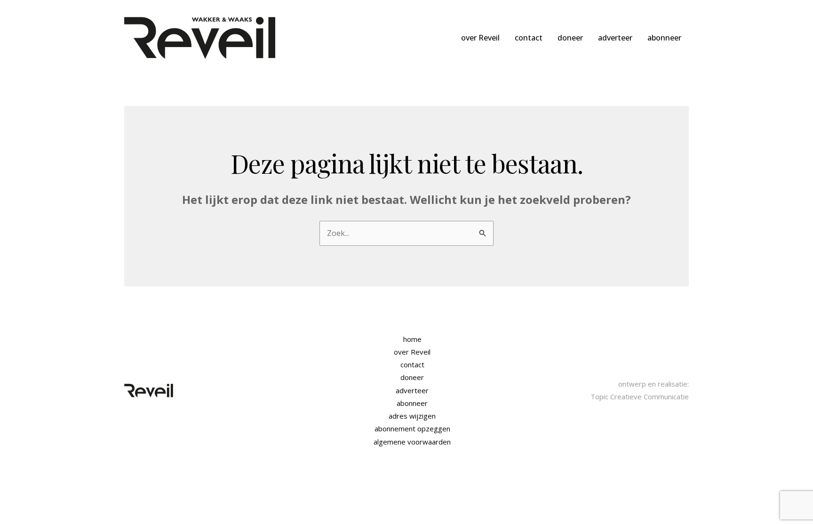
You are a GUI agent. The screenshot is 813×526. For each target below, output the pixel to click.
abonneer (664, 37)
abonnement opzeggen (412, 428)
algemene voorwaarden (412, 441)
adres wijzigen (412, 416)
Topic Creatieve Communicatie (639, 396)
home (412, 339)
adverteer (615, 37)
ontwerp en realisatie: (653, 383)
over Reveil (480, 37)
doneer (570, 37)
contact (528, 37)
